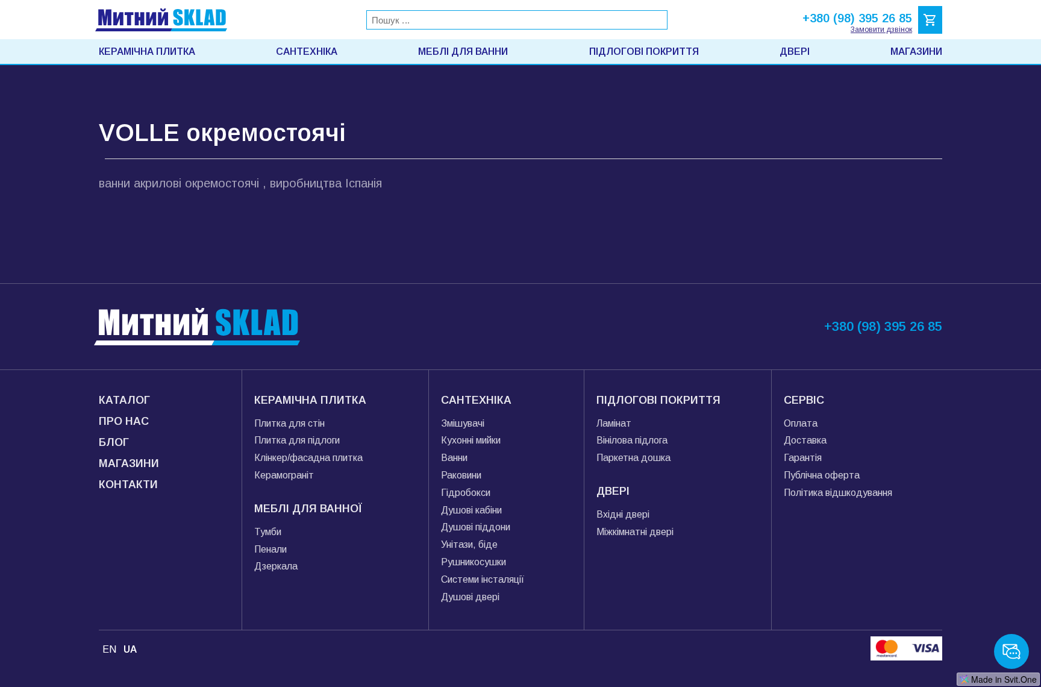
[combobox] (516, 20)
